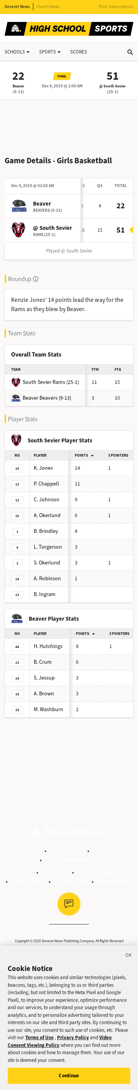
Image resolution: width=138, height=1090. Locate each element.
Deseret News (17, 7)
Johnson (46, 499)
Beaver (18, 86)
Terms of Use (24, 851)
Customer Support (101, 872)
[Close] (128, 956)
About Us (21, 872)
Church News (48, 7)
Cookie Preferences (70, 860)
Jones (43, 468)
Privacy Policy (66, 851)
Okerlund (47, 515)
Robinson (47, 578)
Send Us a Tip (71, 881)
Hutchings (48, 646)
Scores (78, 52)
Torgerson (48, 547)
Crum (43, 662)
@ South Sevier (112, 86)
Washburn (48, 709)
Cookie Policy (109, 851)
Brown (44, 693)
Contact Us (55, 872)
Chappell (46, 483)
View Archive (113, 881)
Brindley (46, 531)
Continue (69, 1075)
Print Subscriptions (116, 7)
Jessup (44, 677)
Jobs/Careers (28, 881)
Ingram (45, 594)
